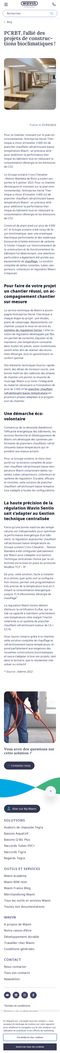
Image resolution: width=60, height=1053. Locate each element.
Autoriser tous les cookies (30, 1046)
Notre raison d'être (18, 930)
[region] (30, 1032)
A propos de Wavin (17, 924)
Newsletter (12, 979)
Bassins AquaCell (16, 833)
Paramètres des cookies (30, 1037)
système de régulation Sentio (23, 330)
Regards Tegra (14, 858)
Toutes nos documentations (24, 907)
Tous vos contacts (17, 973)
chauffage (31, 261)
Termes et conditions (17, 1005)
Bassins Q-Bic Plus (17, 840)
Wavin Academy (15, 876)
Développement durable (21, 937)
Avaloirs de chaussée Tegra (23, 827)
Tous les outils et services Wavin (27, 900)
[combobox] (30, 13)
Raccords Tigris (15, 852)
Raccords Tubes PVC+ (19, 846)
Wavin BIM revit (15, 882)
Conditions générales (19, 949)
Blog (9, 21)
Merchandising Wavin (19, 894)
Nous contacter (15, 967)
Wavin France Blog (17, 888)
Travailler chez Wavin (19, 943)
